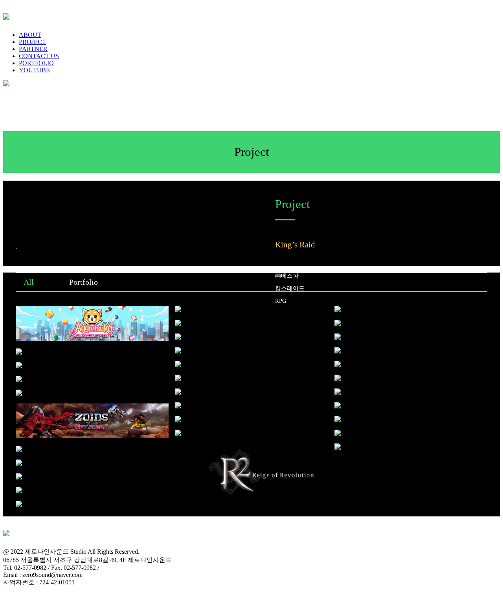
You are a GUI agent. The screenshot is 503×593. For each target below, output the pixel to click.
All (29, 282)
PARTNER (33, 49)
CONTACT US (39, 56)
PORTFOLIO (36, 63)
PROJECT (32, 41)
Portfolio (83, 282)
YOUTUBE (34, 70)
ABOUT (30, 34)
